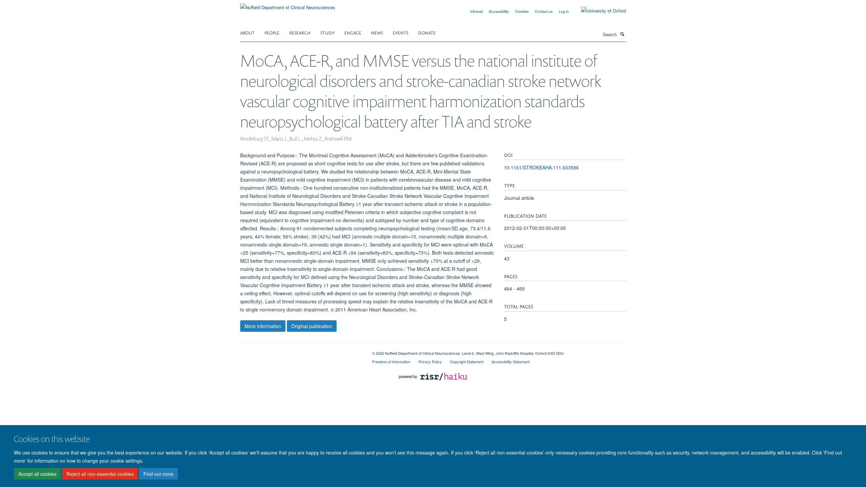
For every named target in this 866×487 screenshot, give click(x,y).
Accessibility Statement (510, 361)
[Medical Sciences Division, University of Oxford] (301, 350)
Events (400, 32)
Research (300, 32)
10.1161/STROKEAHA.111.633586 (541, 167)
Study (327, 32)
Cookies (522, 11)
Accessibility (499, 11)
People (272, 32)
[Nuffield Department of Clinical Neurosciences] (287, 5)
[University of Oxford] (598, 11)
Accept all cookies (37, 473)
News (377, 32)
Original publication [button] (311, 326)
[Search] (622, 34)
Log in (564, 11)
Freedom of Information (391, 361)
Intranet (476, 11)
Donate (427, 32)
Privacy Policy (430, 361)
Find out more (158, 473)
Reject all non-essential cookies (100, 473)
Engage (352, 32)
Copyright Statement (466, 361)
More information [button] (263, 326)
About (247, 32)
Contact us (544, 11)
